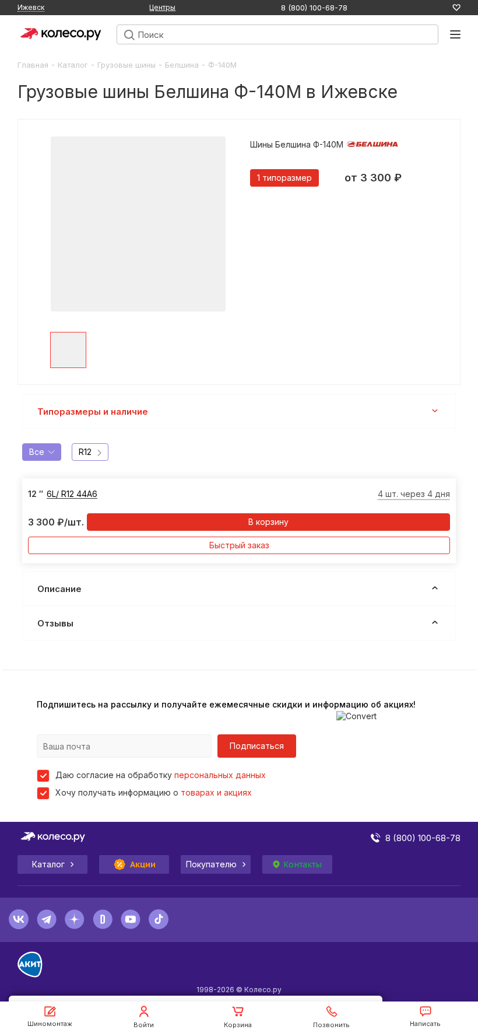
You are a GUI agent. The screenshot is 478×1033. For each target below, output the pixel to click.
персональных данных (220, 775)
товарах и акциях (216, 792)
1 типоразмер (284, 178)
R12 (85, 452)
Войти (143, 1025)
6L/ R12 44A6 (72, 494)
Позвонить (331, 1025)
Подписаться (257, 746)
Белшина (182, 64)
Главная (32, 64)
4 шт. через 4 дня (414, 494)
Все (36, 452)
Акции (143, 864)
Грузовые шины (126, 64)
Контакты (302, 864)
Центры (162, 7)
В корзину (268, 522)
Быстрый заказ (239, 545)
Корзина (238, 1025)
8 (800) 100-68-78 (314, 8)
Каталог (73, 64)
